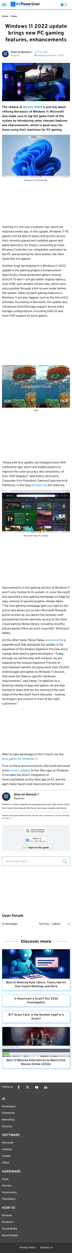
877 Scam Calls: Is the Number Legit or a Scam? (36, 1017)
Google (6, 1156)
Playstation (8, 1199)
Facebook (18, 1087)
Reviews (7, 1215)
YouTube (36, 1087)
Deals (5, 1179)
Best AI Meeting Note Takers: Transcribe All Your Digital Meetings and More (36, 984)
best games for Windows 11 (19, 759)
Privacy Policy (28, 1247)
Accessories (9, 1192)
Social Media (9, 1228)
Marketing (8, 1119)
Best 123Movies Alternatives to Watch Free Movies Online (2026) (36, 1062)
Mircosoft (7, 1142)
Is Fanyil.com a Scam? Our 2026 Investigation (36, 1001)
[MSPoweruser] (25, 5)
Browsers (7, 1222)
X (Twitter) (27, 1087)
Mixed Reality (10, 1235)
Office (5, 1162)
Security (7, 1126)
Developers (9, 1106)
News (14, 16)
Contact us (46, 1247)
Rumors (7, 1185)
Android (7, 1149)
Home (5, 16)
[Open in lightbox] (36, 156)
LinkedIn (45, 1087)
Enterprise (8, 1113)
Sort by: (44, 924)
